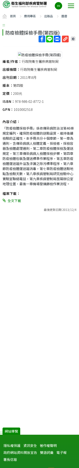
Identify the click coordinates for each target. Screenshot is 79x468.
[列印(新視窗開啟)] (57, 39)
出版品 (48, 16)
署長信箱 (10, 459)
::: (4, 24)
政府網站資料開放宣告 (20, 452)
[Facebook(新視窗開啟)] (42, 39)
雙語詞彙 (47, 452)
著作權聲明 (48, 445)
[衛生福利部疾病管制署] (25, 4)
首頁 (13, 16)
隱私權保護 (12, 445)
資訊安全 (30, 445)
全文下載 (14, 200)
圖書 (64, 16)
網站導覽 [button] (11, 431)
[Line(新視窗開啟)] (49, 39)
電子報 (61, 452)
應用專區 (30, 16)
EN (58, 5)
